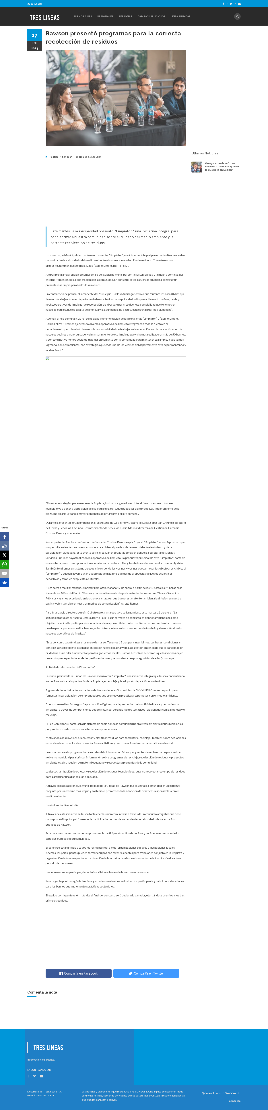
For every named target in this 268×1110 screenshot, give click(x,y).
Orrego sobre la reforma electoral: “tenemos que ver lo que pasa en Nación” (222, 166)
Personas (125, 16)
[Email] (4, 573)
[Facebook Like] (4, 546)
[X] (4, 555)
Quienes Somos (211, 1093)
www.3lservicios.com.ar (40, 1095)
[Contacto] (239, 3)
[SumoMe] (4, 582)
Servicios (230, 1093)
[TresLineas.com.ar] (47, 16)
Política (54, 156)
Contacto (235, 1100)
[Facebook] (225, 3)
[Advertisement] (116, 195)
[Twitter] (233, 3)
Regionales (105, 16)
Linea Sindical (181, 16)
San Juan (67, 156)
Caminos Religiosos (151, 16)
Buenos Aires (83, 16)
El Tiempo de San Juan (88, 156)
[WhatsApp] (4, 564)
